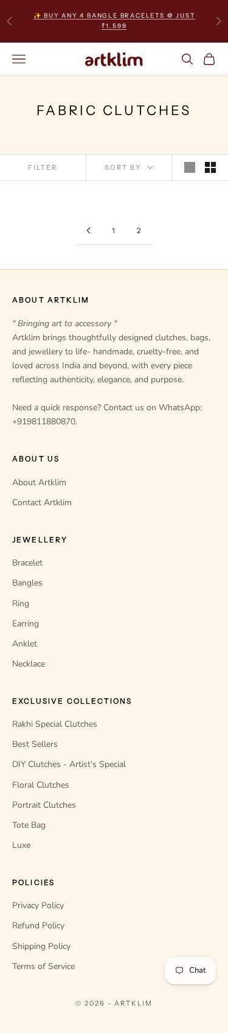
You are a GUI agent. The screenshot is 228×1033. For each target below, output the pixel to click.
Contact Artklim (42, 502)
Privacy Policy (38, 905)
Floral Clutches (40, 785)
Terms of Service (43, 966)
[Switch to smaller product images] (210, 167)
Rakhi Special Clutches (54, 724)
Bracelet (27, 563)
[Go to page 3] (89, 230)
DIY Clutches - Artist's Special (69, 764)
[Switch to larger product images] (189, 167)
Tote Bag (29, 825)
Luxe (21, 845)
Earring (25, 623)
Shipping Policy (41, 946)
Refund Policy (38, 925)
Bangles (27, 583)
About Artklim (39, 482)
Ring (20, 603)
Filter (42, 167)
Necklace (28, 664)
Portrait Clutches (44, 805)
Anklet (24, 644)
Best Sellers (35, 744)
